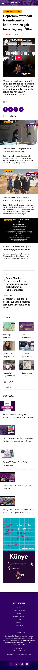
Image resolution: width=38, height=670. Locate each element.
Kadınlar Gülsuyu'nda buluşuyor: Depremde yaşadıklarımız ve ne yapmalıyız (17, 248)
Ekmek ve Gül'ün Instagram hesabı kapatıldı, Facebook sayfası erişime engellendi (18, 417)
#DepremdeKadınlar (18, 102)
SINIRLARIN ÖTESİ (19, 610)
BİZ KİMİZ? (19, 626)
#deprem (9, 102)
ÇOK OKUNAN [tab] (9, 382)
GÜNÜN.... (19, 623)
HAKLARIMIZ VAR (19, 617)
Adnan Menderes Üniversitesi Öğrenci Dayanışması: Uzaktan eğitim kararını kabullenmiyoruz (17, 284)
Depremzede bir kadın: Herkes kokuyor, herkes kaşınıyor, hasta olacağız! (17, 199)
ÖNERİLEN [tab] (8, 387)
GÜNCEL (19, 607)
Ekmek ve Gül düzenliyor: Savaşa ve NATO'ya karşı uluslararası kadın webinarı (18, 441)
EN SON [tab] (7, 318)
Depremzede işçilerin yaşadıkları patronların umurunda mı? (17, 150)
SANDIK (19, 613)
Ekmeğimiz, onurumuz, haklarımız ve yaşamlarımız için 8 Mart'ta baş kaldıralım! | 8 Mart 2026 (18, 512)
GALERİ (19, 620)
